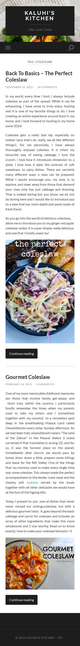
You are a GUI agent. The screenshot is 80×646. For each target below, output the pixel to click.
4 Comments (45, 384)
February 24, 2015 (19, 384)
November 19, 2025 (19, 87)
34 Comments (47, 87)
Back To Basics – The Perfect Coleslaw (39, 76)
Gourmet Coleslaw (28, 377)
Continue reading (21, 353)
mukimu (32, 482)
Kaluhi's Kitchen (40, 15)
